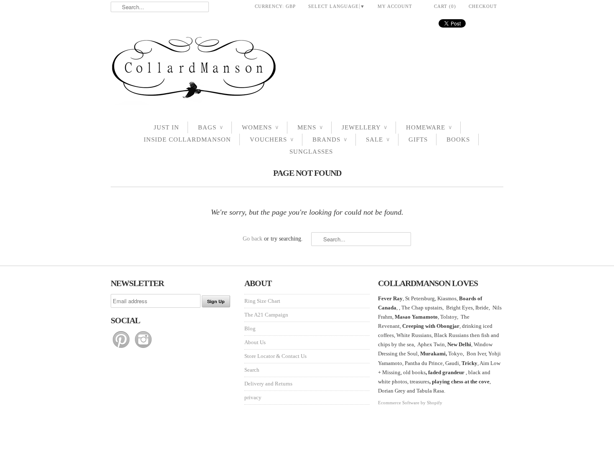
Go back (252, 239)
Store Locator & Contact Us (275, 356)
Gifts (418, 139)
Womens (260, 127)
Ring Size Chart (262, 301)
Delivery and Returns (268, 383)
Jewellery (364, 127)
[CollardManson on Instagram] (143, 348)
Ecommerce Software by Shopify (410, 402)
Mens (310, 127)
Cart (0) (445, 6)
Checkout (483, 6)
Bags (210, 127)
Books (458, 139)
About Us (255, 342)
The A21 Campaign (266, 315)
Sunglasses (311, 151)
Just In (166, 127)
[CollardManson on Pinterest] (122, 348)
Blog (250, 328)
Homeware (429, 127)
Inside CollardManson (187, 139)
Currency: (275, 6)
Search (251, 370)
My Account (395, 6)
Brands (329, 139)
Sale (378, 139)
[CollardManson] (307, 70)
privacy (252, 397)
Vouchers (272, 139)
